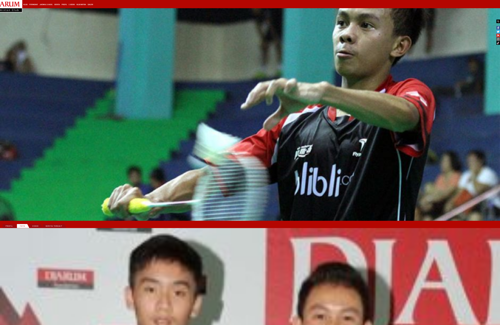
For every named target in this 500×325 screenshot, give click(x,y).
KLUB (25, 4)
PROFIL (64, 4)
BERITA (57, 4)
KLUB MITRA (81, 4)
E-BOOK (72, 4)
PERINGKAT (33, 4)
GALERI (90, 4)
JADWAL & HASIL (46, 4)
